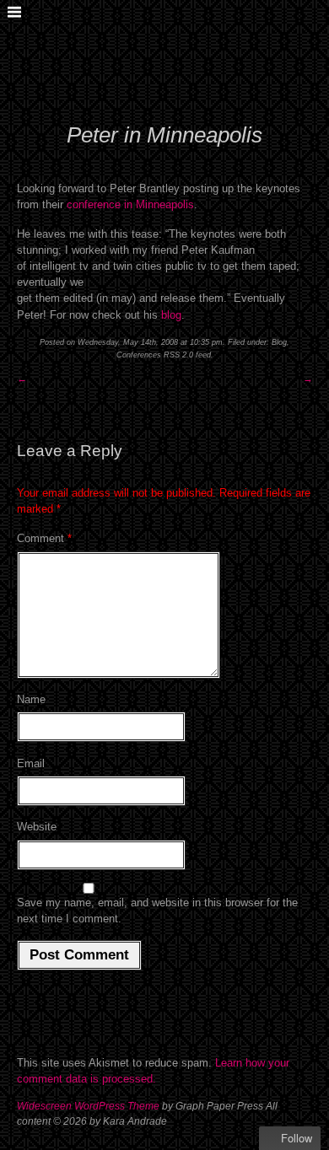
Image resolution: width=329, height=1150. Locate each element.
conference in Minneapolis (130, 204)
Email (31, 763)
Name (31, 699)
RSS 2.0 (178, 355)
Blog (279, 342)
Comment (44, 538)
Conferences (138, 355)
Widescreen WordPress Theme (88, 1106)
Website (37, 826)
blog (171, 315)
